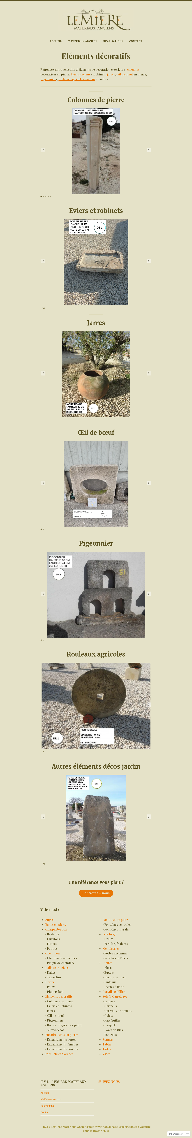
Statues (108, 1039)
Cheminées (53, 953)
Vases (106, 1054)
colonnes (133, 69)
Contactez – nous (96, 893)
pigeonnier (48, 79)
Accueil (56, 41)
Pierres (107, 963)
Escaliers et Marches (59, 1054)
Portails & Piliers (114, 991)
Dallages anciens (57, 968)
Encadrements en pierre (61, 1035)
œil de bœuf (125, 74)
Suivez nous (109, 1082)
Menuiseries (111, 948)
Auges (49, 920)
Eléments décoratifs (58, 996)
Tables (107, 1044)
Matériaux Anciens (82, 41)
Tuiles (107, 1049)
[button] (149, 150)
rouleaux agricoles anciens (76, 79)
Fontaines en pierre (116, 920)
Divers (49, 982)
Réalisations (113, 41)
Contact (135, 41)
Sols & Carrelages (115, 996)
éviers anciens (80, 74)
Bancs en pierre (55, 924)
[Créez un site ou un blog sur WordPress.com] (108, 1131)
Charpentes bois (56, 929)
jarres (111, 74)
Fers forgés (110, 934)
